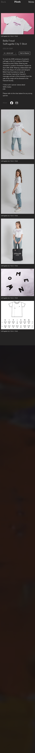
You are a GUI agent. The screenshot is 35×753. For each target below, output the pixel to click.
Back (3, 2)
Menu (31, 2)
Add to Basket (24, 53)
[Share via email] (16, 102)
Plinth (17, 2)
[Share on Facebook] (11, 102)
